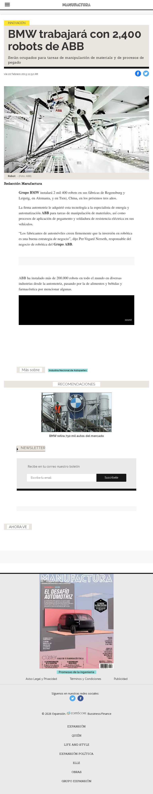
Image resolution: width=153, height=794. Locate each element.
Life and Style (76, 744)
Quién (76, 735)
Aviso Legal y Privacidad (41, 678)
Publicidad (121, 678)
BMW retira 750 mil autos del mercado (76, 436)
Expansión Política (76, 754)
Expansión (76, 726)
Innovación (17, 23)
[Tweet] (146, 73)
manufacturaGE (73, 698)
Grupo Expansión (76, 781)
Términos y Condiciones (85, 678)
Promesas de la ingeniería (76, 672)
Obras (77, 772)
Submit (111, 478)
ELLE (76, 763)
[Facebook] (138, 73)
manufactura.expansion (80, 698)
